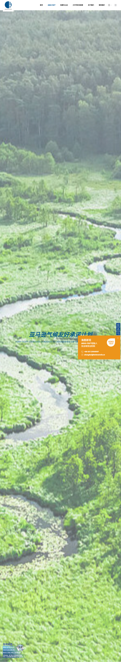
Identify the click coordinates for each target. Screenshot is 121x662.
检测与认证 (64, 5)
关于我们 (91, 5)
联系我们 (102, 5)
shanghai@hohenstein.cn (94, 355)
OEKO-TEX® (51, 5)
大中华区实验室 (78, 5)
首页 (41, 5)
